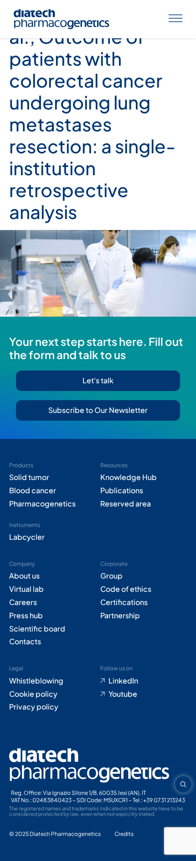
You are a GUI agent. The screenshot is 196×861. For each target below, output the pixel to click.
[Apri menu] (175, 19)
